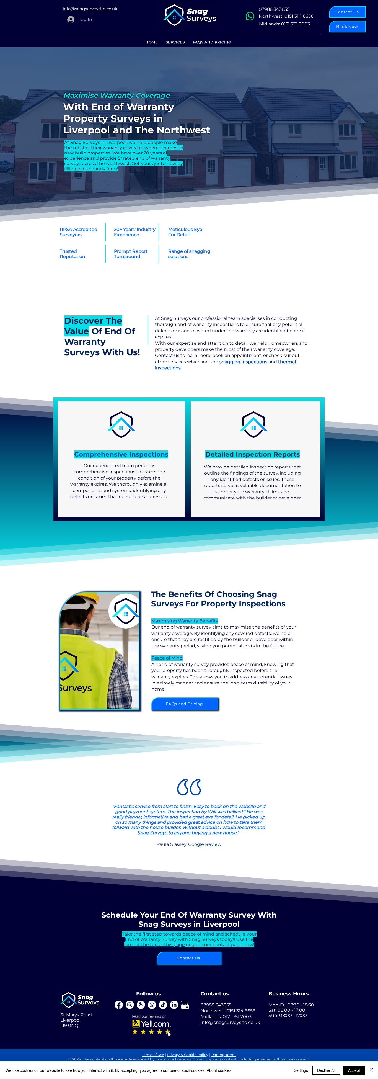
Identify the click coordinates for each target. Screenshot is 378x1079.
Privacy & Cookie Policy (187, 1054)
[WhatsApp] (250, 16)
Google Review (204, 844)
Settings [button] (301, 1070)
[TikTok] (163, 1005)
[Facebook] (119, 1005)
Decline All (326, 1070)
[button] (347, 26)
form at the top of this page (154, 944)
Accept (354, 1070)
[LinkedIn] (130, 1005)
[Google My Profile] (185, 1005)
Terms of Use (153, 1054)
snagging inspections (243, 361)
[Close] (371, 1070)
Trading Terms (223, 1054)
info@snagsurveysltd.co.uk (230, 1022)
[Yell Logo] (141, 1005)
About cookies (219, 1070)
